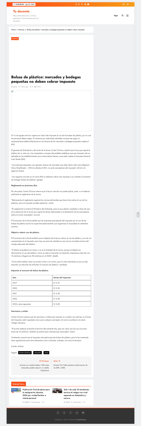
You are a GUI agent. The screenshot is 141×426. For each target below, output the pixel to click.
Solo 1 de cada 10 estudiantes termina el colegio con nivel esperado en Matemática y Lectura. (76, 394)
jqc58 (15, 87)
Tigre (116, 15)
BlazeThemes (81, 419)
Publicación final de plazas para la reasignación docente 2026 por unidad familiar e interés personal (36, 394)
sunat (46, 352)
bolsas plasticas (25, 352)
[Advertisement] (51, 57)
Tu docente (21, 11)
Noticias (15, 39)
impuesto (37, 352)
